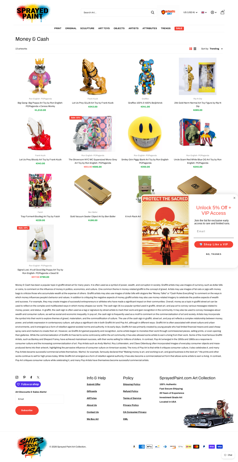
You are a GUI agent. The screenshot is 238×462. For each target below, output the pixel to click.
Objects (119, 28)
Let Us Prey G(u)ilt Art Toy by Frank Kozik (92, 103)
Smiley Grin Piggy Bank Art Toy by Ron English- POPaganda (145, 161)
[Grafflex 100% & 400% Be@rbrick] (145, 76)
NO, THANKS (213, 254)
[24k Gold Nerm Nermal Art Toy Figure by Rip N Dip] (198, 76)
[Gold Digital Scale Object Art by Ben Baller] (198, 189)
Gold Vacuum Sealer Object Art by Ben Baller (93, 216)
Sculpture (87, 28)
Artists (134, 28)
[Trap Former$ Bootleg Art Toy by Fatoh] (40, 189)
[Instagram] (16, 377)
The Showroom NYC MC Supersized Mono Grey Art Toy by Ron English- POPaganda (93, 161)
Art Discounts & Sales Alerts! (31, 392)
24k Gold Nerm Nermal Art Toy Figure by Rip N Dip (197, 104)
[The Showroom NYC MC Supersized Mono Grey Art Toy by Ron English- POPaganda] (93, 133)
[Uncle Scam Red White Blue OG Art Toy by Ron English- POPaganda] (198, 133)
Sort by (204, 49)
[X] (38, 377)
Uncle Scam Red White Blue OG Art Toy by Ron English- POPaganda (197, 161)
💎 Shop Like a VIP (213, 244)
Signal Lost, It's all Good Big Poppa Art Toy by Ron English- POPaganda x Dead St (40, 271)
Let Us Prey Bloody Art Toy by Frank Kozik (40, 159)
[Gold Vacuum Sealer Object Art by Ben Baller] (93, 189)
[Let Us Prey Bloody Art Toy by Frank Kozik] (40, 133)
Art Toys (104, 28)
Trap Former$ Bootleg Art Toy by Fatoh (40, 216)
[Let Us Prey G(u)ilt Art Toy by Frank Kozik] (93, 76)
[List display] (195, 49)
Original (70, 28)
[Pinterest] (24, 377)
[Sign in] (214, 12)
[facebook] (31, 377)
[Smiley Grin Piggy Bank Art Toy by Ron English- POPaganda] (145, 133)
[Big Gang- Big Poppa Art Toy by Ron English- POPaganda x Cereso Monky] (40, 76)
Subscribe (27, 410)
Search (152, 12)
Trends (166, 28)
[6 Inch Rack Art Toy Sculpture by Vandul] (145, 189)
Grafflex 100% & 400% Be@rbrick (145, 103)
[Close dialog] (234, 198)
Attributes (149, 28)
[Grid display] (190, 49)
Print (57, 28)
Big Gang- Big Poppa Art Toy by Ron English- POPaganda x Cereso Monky (40, 104)
